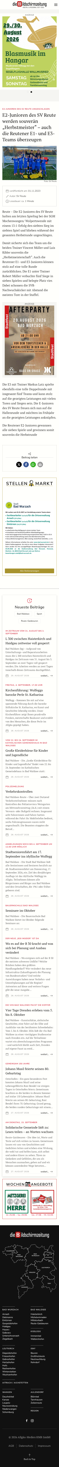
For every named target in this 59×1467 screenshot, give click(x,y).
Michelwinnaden (39, 1317)
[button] (56, 4)
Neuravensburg (9, 1405)
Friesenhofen (8, 1356)
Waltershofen (37, 1339)
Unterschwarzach (10, 1335)
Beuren (34, 1353)
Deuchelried (8, 1396)
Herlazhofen (8, 1362)
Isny (33, 1348)
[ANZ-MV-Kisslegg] (29, 51)
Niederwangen (9, 1408)
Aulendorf (37, 1392)
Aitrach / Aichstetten (15, 1382)
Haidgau (6, 1326)
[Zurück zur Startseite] (29, 4)
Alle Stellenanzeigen (29, 570)
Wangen (7, 1392)
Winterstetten (9, 1371)
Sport (39, 613)
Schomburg (8, 1412)
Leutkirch (8, 1348)
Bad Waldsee (23, 613)
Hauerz (5, 1329)
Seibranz (6, 1332)
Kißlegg (36, 1331)
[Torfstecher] (29, 340)
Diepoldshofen (9, 1353)
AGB (11, 1446)
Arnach (5, 1314)
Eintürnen (7, 1320)
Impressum (44, 1446)
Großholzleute (38, 1356)
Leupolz (6, 1402)
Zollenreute (36, 1402)
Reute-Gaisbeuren (29, 621)
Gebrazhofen (8, 1359)
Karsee (5, 1399)
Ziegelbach (7, 1338)
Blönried (35, 1396)
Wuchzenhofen (9, 1374)
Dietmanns (7, 1317)
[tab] (28, 92)
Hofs (4, 1365)
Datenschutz (26, 1446)
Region (35, 1411)
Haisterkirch (36, 1314)
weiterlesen (46, 675)
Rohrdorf (35, 1362)
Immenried (36, 1335)
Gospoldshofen (9, 1323)
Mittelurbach (37, 1320)
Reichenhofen (9, 1368)
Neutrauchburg (38, 1359)
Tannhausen (36, 1399)
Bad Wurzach (10, 1309)
